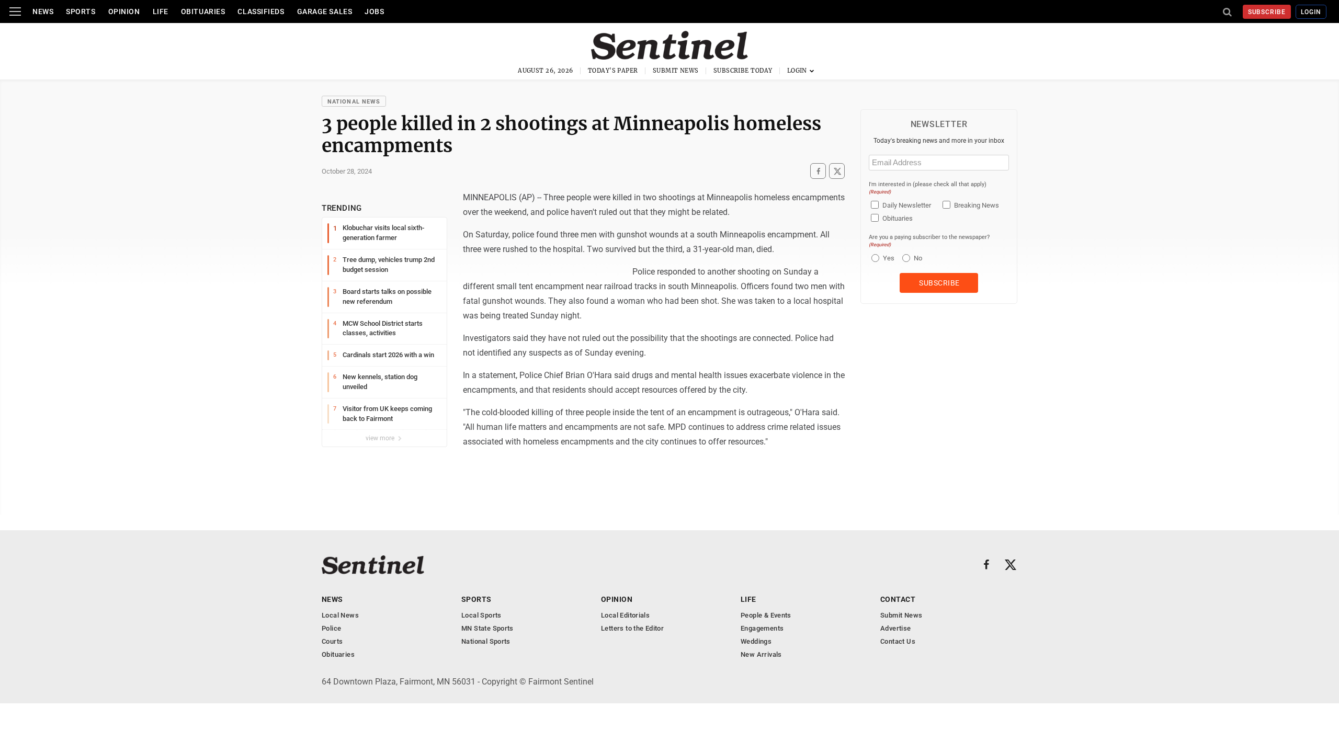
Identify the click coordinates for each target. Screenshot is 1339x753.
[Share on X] (837, 171)
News (42, 11)
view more (381, 438)
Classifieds (260, 11)
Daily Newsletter (906, 205)
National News (353, 101)
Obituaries (203, 11)
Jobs (374, 11)
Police (331, 628)
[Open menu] (15, 11)
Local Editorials (625, 615)
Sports (80, 11)
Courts (332, 641)
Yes (887, 258)
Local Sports (481, 615)
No (918, 258)
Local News (340, 615)
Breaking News (976, 205)
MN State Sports (487, 628)
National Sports (485, 641)
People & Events (766, 615)
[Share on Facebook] (818, 171)
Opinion (124, 11)
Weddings (756, 641)
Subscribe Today (743, 70)
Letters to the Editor (632, 628)
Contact (897, 599)
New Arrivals (761, 654)
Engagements (762, 628)
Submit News (676, 70)
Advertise (895, 628)
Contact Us (897, 641)
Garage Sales (325, 11)
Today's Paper (613, 70)
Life (160, 11)
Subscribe (1267, 12)
